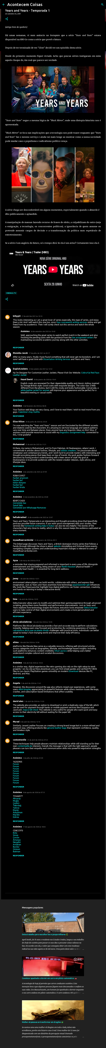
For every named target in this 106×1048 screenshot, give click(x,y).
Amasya (17, 840)
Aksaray (17, 798)
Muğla (16, 801)
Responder (18, 348)
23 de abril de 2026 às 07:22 (37, 740)
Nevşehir (17, 842)
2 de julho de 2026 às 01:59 (33, 758)
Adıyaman (17, 812)
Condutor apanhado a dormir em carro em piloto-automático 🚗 (49, 978)
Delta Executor (91, 607)
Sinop (15, 835)
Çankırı (16, 803)
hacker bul (17, 480)
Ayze (15, 560)
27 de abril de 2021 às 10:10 (32, 316)
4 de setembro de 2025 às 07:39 (35, 472)
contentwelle (19, 740)
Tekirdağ (17, 805)
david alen (18, 701)
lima (15, 599)
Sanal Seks (18, 505)
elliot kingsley (24, 689)
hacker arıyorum (20, 478)
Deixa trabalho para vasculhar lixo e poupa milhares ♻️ (45, 934)
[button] (6, 19)
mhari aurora (60, 651)
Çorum (16, 837)
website (57, 546)
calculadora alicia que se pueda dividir (31, 630)
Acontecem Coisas (24, 4)
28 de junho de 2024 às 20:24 (36, 422)
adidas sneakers (68, 450)
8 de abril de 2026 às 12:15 (30, 722)
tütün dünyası (19, 482)
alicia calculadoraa (22, 622)
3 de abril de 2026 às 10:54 (33, 663)
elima (15, 642)
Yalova (16, 808)
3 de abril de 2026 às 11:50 (34, 701)
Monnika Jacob (20, 353)
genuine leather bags (56, 728)
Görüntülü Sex (19, 503)
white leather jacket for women (35, 390)
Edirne (16, 817)
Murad (16, 721)
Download (73, 671)
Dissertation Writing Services (56, 359)
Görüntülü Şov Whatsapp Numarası (29, 507)
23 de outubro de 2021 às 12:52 (40, 369)
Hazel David (27, 379)
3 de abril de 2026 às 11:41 (31, 683)
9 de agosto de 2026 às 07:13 (34, 792)
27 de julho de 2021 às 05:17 (39, 353)
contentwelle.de (24, 746)
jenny (15, 578)
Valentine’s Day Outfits (29, 412)
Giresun (16, 849)
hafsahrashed (19, 517)
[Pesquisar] (102, 4)
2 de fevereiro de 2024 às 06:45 (34, 406)
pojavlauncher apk (81, 585)
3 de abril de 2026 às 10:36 (29, 642)
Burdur (16, 847)
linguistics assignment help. (73, 432)
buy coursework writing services (72, 322)
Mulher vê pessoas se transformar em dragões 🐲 (42, 1022)
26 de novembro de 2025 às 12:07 (40, 517)
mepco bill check (30, 710)
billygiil (17, 316)
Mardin (16, 815)
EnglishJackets (20, 369)
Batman (16, 851)
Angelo (16, 683)
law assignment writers (83, 337)
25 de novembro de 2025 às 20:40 (35, 497)
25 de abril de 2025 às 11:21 (35, 444)
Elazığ (15, 810)
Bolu (15, 833)
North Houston (69, 566)
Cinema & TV (11, 293)
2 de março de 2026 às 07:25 (29, 560)
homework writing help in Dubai (39, 526)
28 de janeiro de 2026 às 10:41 (45, 379)
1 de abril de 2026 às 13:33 (28, 599)
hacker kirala (19, 487)
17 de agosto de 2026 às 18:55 (34, 827)
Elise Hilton (18, 421)
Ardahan (17, 844)
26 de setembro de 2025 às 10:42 (43, 331)
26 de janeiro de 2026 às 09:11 (45, 540)
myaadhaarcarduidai (23, 540)
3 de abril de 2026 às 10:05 (42, 622)
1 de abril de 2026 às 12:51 (29, 579)
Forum (16, 764)
